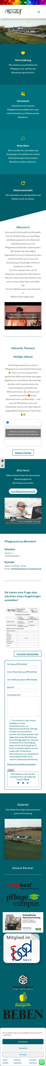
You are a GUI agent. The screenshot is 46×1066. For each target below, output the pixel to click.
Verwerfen (23, 1048)
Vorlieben (23, 1054)
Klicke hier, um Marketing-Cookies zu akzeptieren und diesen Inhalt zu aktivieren (23, 315)
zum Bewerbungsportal (23, 491)
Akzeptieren (23, 1042)
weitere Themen (23, 452)
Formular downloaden (28, 653)
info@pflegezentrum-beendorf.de (26, 568)
